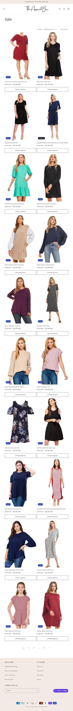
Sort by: (39, 29)
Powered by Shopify (42, 706)
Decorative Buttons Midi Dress (45, 570)
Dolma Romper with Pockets (13, 631)
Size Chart (40, 675)
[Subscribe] (37, 690)
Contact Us (40, 671)
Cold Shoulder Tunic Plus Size (13, 509)
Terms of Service (10, 675)
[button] (4, 9)
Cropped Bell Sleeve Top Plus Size (14, 570)
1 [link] (23, 648)
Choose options (20, 89)
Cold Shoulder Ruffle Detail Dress (46, 448)
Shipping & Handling (11, 666)
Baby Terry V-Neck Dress (43, 82)
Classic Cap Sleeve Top (43, 387)
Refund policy (9, 679)
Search (39, 679)
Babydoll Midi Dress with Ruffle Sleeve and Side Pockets (52, 143)
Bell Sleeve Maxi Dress (43, 326)
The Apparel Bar (33, 706)
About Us (40, 666)
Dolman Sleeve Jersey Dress (44, 631)
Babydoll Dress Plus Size (11, 143)
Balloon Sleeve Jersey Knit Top (45, 265)
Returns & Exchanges (11, 671)
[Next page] (49, 648)
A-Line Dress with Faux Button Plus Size (16, 82)
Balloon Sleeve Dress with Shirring (14, 204)
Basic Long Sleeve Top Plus (12, 326)
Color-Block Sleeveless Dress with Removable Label (51, 509)
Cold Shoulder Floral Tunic (12, 448)
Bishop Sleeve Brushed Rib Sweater (14, 387)
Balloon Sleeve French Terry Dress (46, 204)
